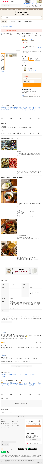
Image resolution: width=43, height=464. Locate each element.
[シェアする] (17, 51)
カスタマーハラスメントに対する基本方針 (20, 455)
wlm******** (3, 332)
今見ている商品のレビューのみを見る (21, 366)
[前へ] (2, 43)
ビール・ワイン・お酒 (15, 425)
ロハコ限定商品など (4, 421)
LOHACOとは (6, 455)
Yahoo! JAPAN (25, 3)
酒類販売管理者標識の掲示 (27, 456)
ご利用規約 (2, 456)
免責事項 (32, 460)
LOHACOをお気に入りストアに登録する (34, 443)
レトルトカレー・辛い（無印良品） (7, 26)
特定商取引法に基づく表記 (19, 456)
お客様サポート (11, 455)
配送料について (24, 95)
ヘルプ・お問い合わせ (33, 429)
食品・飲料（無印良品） (30, 40)
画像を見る (2, 71)
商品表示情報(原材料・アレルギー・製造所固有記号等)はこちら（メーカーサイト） (24, 310)
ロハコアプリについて (10, 449)
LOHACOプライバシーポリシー (36, 455)
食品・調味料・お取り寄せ (12, 374)
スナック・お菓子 (14, 423)
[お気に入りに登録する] (19, 51)
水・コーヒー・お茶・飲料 (5, 425)
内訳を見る (39, 47)
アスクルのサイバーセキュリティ (9, 456)
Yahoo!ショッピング (4, 460)
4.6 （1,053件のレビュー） (30, 39)
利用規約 (29, 460)
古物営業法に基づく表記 (35, 456)
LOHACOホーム (3, 374)
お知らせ (2, 455)
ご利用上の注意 (29, 455)
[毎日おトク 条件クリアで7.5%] (21, 9)
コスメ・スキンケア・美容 (16, 421)
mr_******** (3, 355)
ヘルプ (41, 3)
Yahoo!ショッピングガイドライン (5, 461)
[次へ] (20, 43)
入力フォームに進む (33, 439)
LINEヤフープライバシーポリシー (12, 460)
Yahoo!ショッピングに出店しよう (33, 3)
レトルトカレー (31, 374)
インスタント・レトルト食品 (22, 374)
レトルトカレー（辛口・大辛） (6, 376)
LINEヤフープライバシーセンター (22, 460)
